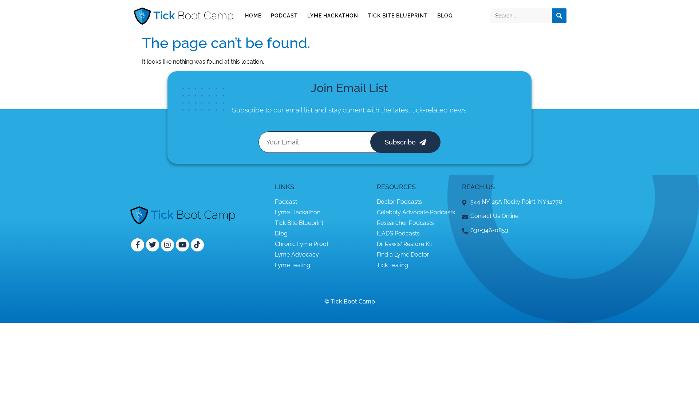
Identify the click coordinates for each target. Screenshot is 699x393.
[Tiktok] (197, 244)
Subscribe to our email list (272, 110)
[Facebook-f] (137, 244)
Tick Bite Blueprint (398, 16)
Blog (445, 16)
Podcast (284, 16)
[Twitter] (152, 244)
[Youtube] (182, 244)
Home (253, 16)
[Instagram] (167, 244)
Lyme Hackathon (332, 16)
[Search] (559, 15)
